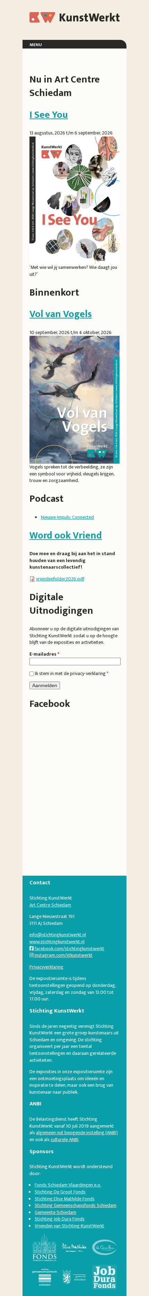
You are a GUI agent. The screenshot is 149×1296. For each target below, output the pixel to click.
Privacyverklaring (46, 967)
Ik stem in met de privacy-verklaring (71, 673)
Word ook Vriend (65, 535)
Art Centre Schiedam (50, 905)
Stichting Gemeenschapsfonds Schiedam (75, 1205)
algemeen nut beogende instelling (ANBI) (77, 1133)
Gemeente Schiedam (55, 1212)
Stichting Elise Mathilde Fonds (65, 1199)
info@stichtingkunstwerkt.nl (57, 935)
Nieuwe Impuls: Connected (67, 517)
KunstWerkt (55, 17)
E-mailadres (44, 654)
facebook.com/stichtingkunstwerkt (69, 949)
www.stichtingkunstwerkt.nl (57, 942)
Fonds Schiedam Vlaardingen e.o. (68, 1185)
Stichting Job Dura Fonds (60, 1219)
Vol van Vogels (60, 314)
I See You (48, 115)
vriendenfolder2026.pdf (60, 579)
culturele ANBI (64, 1140)
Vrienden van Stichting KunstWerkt (69, 1226)
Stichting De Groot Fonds (60, 1192)
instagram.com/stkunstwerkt (63, 955)
